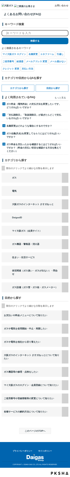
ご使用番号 (8, 61)
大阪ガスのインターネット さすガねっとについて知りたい (31, 357)
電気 (14, 191)
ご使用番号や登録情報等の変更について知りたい (29, 398)
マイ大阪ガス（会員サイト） (27, 230)
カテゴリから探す (19, 88)
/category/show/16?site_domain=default (65, 272)
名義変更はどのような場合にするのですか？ (29, 126)
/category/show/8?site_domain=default (65, 178)
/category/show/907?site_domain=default (65, 217)
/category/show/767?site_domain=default (65, 398)
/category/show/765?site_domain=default (65, 372)
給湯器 (20, 61)
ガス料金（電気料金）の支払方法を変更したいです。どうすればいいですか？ (34, 106)
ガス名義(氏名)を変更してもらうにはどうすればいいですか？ (34, 135)
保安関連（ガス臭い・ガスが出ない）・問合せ (35, 272)
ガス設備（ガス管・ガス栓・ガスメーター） (35, 287)
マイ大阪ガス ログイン (14, 54)
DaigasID (17, 217)
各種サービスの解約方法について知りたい (25, 411)
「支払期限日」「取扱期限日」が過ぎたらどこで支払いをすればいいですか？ (34, 116)
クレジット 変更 (11, 68)
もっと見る (60, 97)
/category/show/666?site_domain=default (65, 315)
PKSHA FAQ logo (59, 473)
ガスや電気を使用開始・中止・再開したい (25, 328)
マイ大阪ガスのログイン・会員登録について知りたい (31, 385)
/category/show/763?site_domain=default (65, 342)
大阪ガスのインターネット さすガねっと (33, 204)
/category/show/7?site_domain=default (65, 191)
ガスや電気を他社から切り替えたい (22, 342)
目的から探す (53, 88)
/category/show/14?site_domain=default (65, 231)
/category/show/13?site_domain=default (65, 244)
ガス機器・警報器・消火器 (25, 244)
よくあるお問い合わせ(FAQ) (22, 14)
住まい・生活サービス (23, 257)
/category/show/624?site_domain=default (65, 257)
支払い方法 (27, 68)
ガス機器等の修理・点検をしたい (21, 371)
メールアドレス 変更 (36, 61)
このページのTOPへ (35, 431)
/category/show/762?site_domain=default (65, 329)
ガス (14, 177)
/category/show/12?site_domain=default (65, 287)
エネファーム (47, 54)
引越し (60, 54)
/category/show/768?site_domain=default (65, 412)
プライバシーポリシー (22, 451)
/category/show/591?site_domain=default (65, 204)
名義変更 (33, 54)
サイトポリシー (45, 451)
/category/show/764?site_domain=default (65, 356)
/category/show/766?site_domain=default (65, 385)
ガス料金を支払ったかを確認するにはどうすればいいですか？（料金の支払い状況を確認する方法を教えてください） (34, 147)
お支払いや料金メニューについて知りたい (25, 315)
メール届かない (58, 61)
